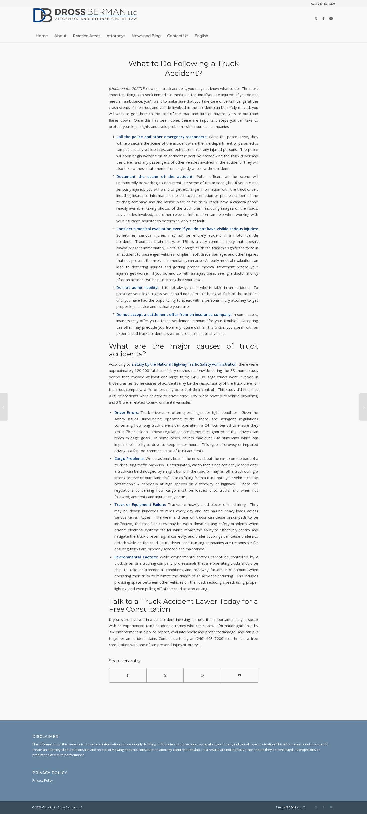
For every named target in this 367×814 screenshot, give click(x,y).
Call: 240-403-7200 (323, 4)
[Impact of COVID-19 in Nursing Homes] (4, 407)
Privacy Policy (42, 780)
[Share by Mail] (239, 675)
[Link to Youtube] (331, 18)
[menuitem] (322, 3)
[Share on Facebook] (127, 675)
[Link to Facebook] (323, 18)
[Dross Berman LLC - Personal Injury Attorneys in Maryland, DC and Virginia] (85, 18)
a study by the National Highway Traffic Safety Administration (184, 364)
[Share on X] (165, 675)
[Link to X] (316, 18)
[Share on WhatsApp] (202, 675)
